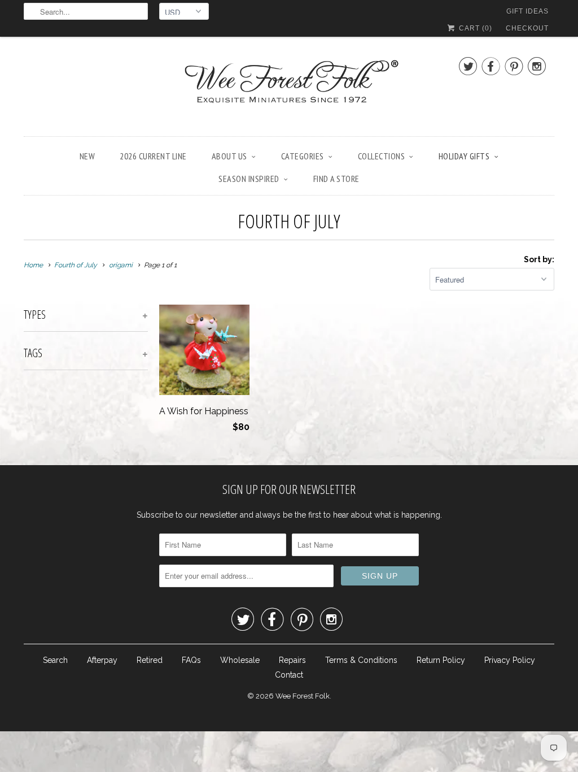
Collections (381, 156)
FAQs (191, 660)
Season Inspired (248, 178)
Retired (150, 660)
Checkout (527, 28)
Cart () (474, 28)
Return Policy (441, 660)
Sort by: (539, 259)
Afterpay (102, 660)
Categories (302, 156)
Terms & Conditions (361, 660)
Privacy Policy (509, 660)
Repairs (292, 660)
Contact (289, 674)
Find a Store (336, 178)
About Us (229, 156)
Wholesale (240, 660)
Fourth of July (289, 221)
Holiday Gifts (464, 156)
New (87, 156)
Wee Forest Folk (302, 696)
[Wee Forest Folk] (289, 89)
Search (55, 660)
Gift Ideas (527, 11)
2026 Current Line (153, 156)
